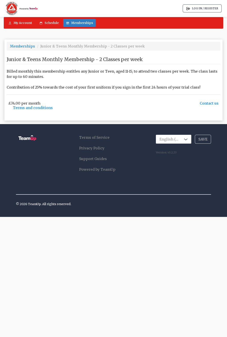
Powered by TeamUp (97, 169)
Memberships (23, 46)
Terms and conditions (33, 107)
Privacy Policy (91, 148)
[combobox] (173, 139)
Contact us (209, 103)
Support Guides (93, 159)
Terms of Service (94, 137)
